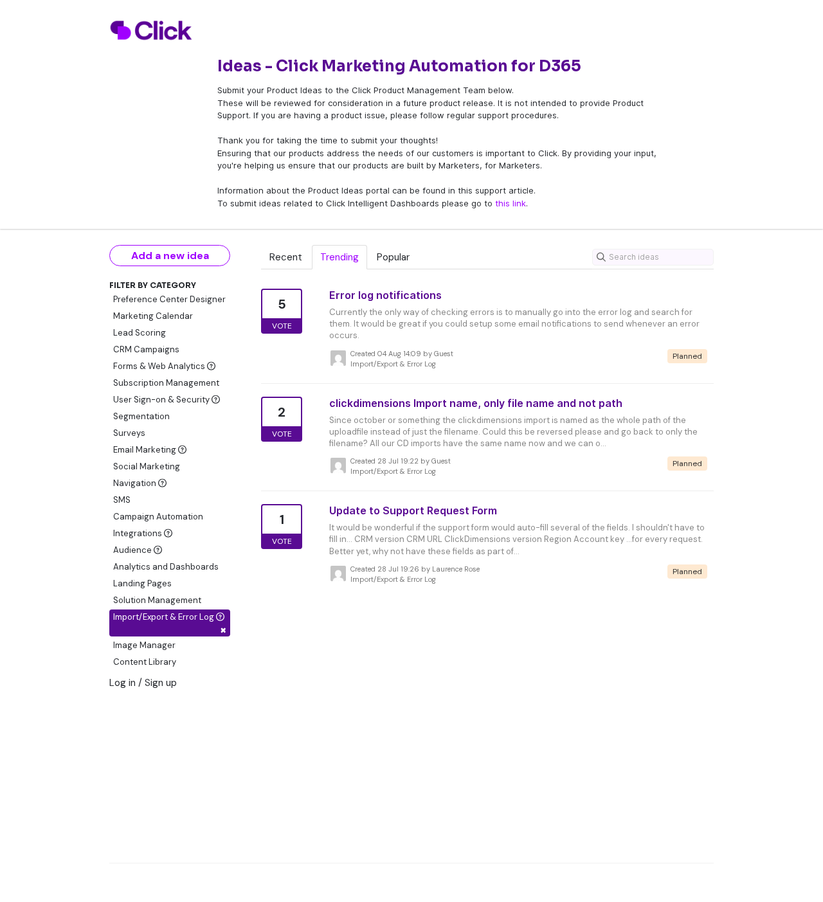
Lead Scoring (139, 332)
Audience (133, 550)
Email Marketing (145, 449)
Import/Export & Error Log (169, 623)
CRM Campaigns (146, 349)
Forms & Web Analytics (160, 366)
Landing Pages (142, 583)
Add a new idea (170, 255)
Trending (339, 257)
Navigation (135, 483)
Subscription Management (166, 382)
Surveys (129, 433)
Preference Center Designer (169, 299)
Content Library (144, 661)
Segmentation (141, 416)
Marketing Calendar (153, 316)
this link (510, 203)
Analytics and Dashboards (166, 566)
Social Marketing (146, 466)
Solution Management (157, 600)
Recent (285, 257)
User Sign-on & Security (162, 399)
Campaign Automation (158, 516)
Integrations (138, 533)
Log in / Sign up (143, 682)
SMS (122, 499)
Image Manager (144, 645)
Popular (393, 257)
